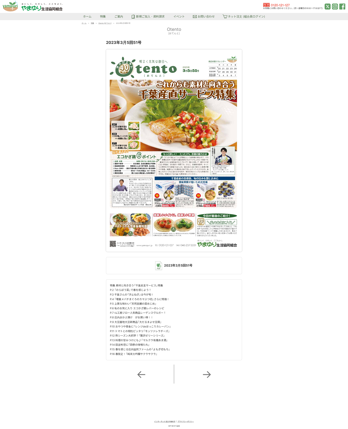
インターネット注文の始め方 (164, 421)
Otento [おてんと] (105, 23)
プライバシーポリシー (186, 421)
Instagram (335, 4)
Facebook (342, 4)
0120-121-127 (269, 4)
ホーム (84, 23)
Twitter (327, 4)
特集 (92, 23)
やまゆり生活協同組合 (12, 2)
